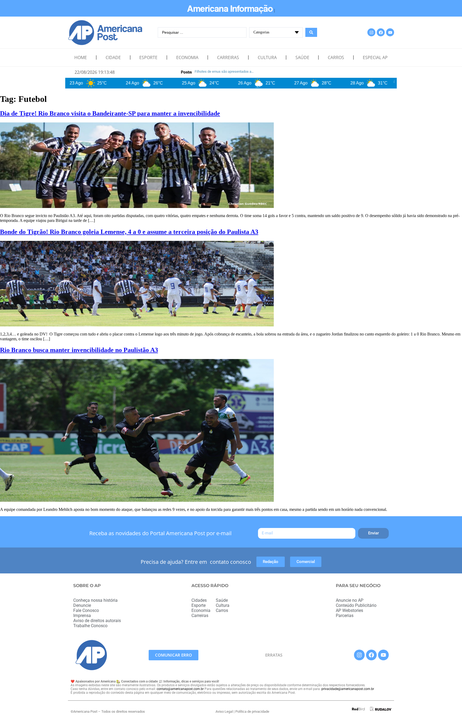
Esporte (148, 57)
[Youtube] (390, 32)
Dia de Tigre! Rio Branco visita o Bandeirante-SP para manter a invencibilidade (110, 113)
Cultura (267, 57)
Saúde (302, 57)
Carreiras (228, 57)
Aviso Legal (224, 711)
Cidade (113, 57)
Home (80, 57)
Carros (336, 57)
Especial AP (375, 57)
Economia (187, 57)
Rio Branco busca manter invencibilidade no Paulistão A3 (79, 349)
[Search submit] (311, 32)
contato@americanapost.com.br (180, 689)
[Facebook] (381, 32)
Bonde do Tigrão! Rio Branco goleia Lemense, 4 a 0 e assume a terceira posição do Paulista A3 (129, 231)
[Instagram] (371, 32)
